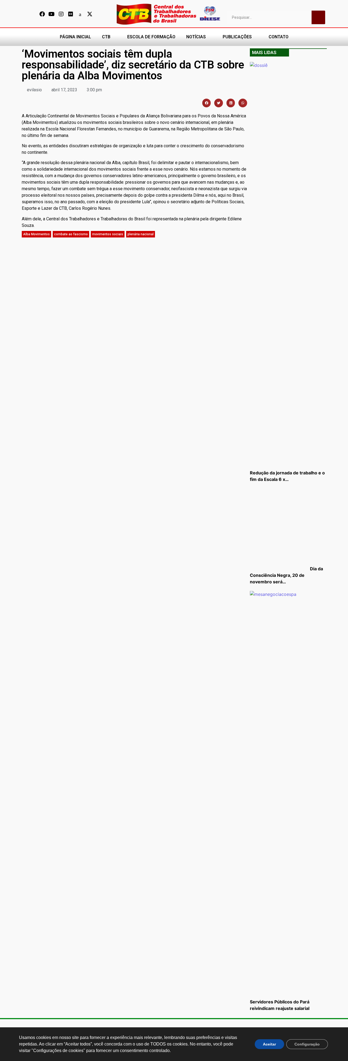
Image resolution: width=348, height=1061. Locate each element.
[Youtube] (51, 14)
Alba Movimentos (36, 234)
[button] (206, 103)
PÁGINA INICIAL (75, 36)
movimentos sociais (107, 234)
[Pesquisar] (318, 17)
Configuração (307, 1044)
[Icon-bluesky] (80, 14)
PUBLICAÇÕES (237, 36)
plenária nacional (141, 234)
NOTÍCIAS (196, 36)
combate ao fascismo (71, 234)
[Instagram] (61, 14)
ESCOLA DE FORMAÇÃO (151, 36)
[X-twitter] (89, 14)
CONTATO (278, 36)
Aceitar (269, 1044)
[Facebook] (42, 14)
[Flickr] (70, 14)
